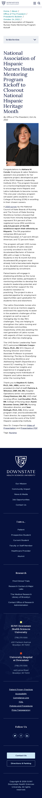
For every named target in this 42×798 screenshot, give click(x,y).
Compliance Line (21, 698)
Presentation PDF (29, 428)
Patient (21, 530)
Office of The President (14, 14)
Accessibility (21, 694)
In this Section (12, 39)
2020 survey (11, 207)
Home (6, 11)
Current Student (21, 540)
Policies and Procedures (21, 706)
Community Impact (21, 489)
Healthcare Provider (21, 551)
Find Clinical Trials (21, 581)
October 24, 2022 (11, 19)
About (14, 11)
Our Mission (21, 484)
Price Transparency (21, 710)
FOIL (21, 702)
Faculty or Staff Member (21, 546)
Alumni (21, 556)
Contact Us (21, 505)
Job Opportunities (21, 500)
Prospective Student (21, 535)
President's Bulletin (12, 17)
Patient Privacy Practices (21, 689)
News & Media (21, 494)
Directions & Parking (21, 763)
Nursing (13, 433)
